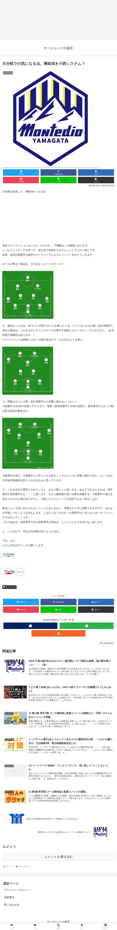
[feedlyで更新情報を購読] (87, 626)
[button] (108, 505)
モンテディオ (10, 587)
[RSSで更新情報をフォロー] (58, 633)
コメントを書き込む (58, 856)
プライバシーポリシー (17, 890)
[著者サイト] (30, 626)
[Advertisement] (58, 20)
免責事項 (9, 897)
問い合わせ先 (11, 904)
